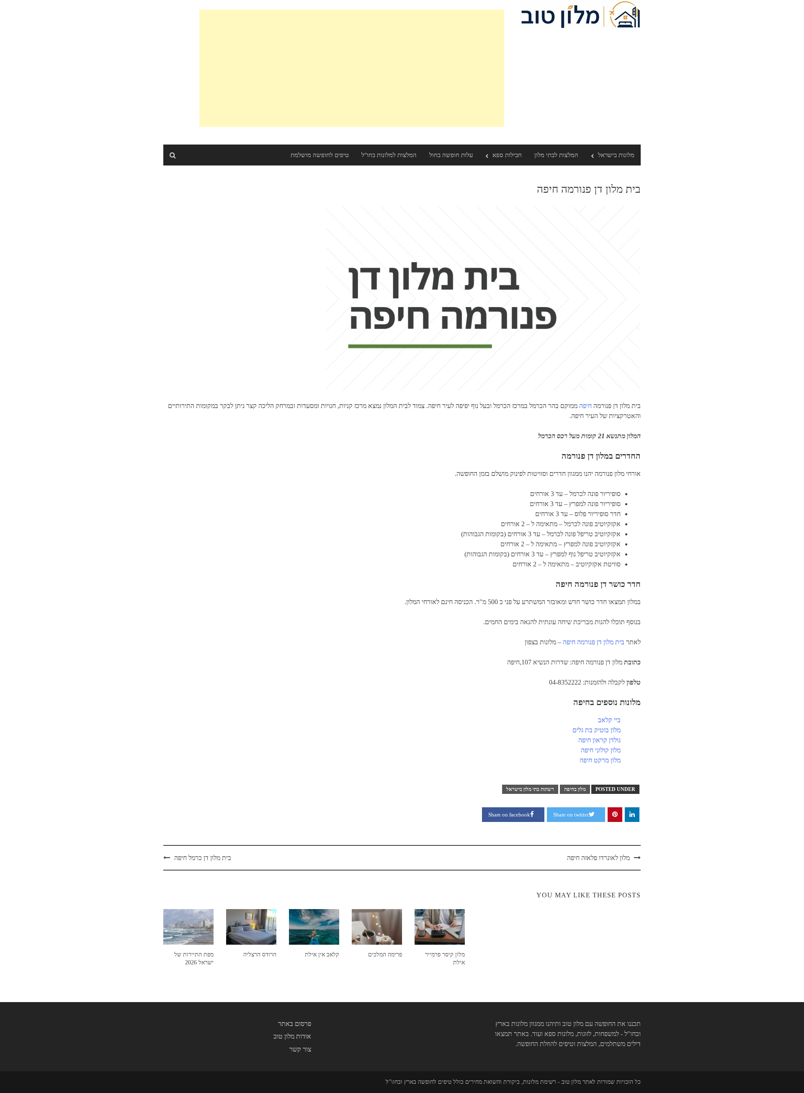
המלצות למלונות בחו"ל (389, 155)
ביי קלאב (609, 719)
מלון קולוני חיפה (601, 750)
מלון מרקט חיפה (600, 760)
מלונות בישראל (616, 155)
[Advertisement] (351, 68)
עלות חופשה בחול (451, 155)
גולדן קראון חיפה (599, 740)
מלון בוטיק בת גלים (596, 730)
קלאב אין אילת (322, 954)
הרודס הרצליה (259, 954)
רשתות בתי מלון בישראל (530, 789)
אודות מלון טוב (292, 1036)
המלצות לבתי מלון (556, 155)
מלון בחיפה (575, 789)
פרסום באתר (294, 1023)
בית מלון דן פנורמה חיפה (593, 642)
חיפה (585, 405)
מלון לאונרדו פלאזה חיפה (598, 857)
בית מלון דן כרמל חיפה (202, 857)
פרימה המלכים (385, 954)
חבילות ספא (507, 155)
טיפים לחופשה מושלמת (320, 155)
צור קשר (300, 1049)
